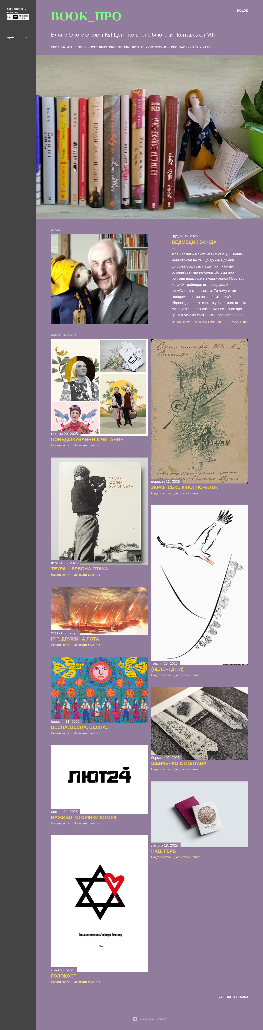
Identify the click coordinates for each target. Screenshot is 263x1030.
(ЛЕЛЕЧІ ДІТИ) (167, 669)
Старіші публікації (233, 996)
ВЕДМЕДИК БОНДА (194, 242)
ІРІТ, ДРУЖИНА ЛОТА (75, 639)
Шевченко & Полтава (179, 763)
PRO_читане (134, 47)
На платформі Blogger (152, 1019)
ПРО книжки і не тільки (69, 47)
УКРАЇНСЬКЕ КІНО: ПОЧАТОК (184, 487)
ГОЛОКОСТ (63, 976)
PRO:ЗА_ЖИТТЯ (198, 47)
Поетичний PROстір (106, 47)
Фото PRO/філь (157, 47)
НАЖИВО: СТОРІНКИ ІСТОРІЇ (83, 817)
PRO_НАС (178, 47)
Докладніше (238, 322)
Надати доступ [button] (181, 322)
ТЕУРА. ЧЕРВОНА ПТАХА (79, 568)
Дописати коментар (208, 322)
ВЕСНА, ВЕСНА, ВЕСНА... (80, 727)
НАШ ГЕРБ (163, 851)
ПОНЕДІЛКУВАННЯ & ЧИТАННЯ (87, 439)
